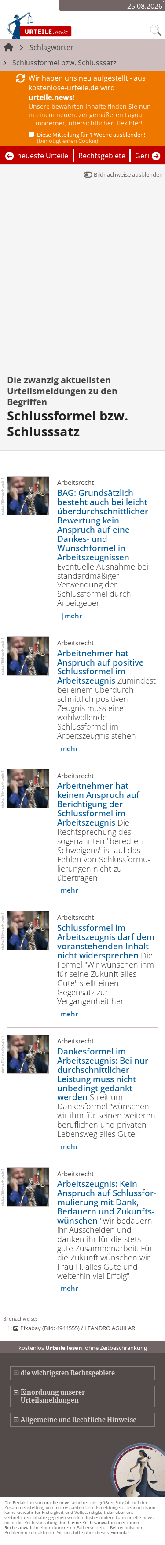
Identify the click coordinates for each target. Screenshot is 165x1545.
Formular (119, 1532)
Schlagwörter (51, 47)
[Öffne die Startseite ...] (58, 25)
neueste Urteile (42, 155)
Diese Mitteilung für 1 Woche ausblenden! (91, 138)
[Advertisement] (82, 271)
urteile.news (57, 1502)
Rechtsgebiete (101, 155)
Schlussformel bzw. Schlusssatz (64, 63)
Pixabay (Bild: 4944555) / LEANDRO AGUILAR (77, 1328)
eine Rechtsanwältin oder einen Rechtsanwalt (71, 1524)
